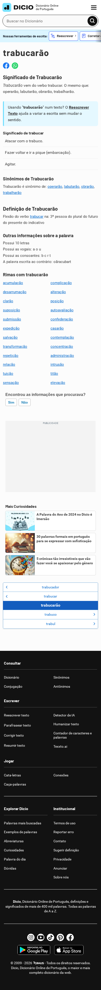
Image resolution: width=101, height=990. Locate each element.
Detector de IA (64, 715)
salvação (10, 337)
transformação (15, 346)
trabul (50, 624)
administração (62, 355)
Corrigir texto (14, 735)
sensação (11, 382)
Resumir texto (14, 745)
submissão (12, 319)
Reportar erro (63, 832)
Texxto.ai (60, 746)
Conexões (60, 775)
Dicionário (11, 677)
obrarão (87, 186)
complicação (61, 283)
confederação (61, 319)
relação (9, 364)
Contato (59, 841)
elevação (57, 382)
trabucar (36, 216)
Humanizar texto (66, 724)
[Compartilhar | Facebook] (6, 65)
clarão (8, 301)
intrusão (57, 364)
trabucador (50, 587)
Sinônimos (61, 677)
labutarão (71, 186)
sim (11, 402)
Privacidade (62, 859)
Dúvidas (10, 868)
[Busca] (92, 21)
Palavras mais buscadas (22, 823)
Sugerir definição (66, 850)
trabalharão (12, 192)
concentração (61, 346)
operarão (55, 186)
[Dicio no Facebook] (70, 937)
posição (57, 301)
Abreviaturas (14, 841)
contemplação (62, 337)
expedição (11, 328)
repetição (10, 355)
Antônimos (61, 686)
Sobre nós (61, 877)
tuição (8, 373)
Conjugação (13, 686)
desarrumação (14, 292)
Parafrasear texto (17, 725)
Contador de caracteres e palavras (72, 735)
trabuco (51, 614)
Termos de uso (64, 823)
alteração (58, 292)
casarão (57, 328)
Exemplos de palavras (20, 832)
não (24, 402)
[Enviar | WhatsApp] (15, 65)
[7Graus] (38, 963)
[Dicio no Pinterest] (60, 937)
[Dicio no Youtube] (40, 937)
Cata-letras (12, 775)
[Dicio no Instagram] (31, 937)
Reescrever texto (16, 715)
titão (54, 373)
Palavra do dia (15, 859)
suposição (11, 310)
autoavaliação (62, 310)
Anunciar (60, 868)
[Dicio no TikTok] (50, 937)
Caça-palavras (15, 784)
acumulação (13, 283)
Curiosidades (14, 850)
